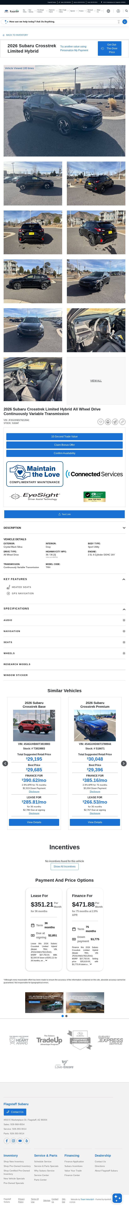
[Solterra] (85, 1002)
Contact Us (16, 1112)
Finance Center (72, 1175)
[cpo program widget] (80, 1040)
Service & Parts (45, 1155)
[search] (126, 11)
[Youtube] (20, 1141)
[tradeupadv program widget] (49, 1040)
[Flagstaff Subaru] (12, 10)
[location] (101, 2)
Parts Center (40, 1180)
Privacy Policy (21, 1200)
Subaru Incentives (73, 1166)
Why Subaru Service (44, 1170)
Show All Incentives (65, 866)
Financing (71, 1155)
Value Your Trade (73, 1170)
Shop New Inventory (14, 1161)
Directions (100, 1166)
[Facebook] (7, 1141)
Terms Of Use (35, 1200)
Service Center (41, 1175)
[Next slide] (66, 1016)
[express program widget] (110, 1040)
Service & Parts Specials (46, 1166)
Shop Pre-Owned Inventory (17, 1166)
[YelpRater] (26, 1141)
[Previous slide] (63, 1016)
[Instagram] (13, 1141)
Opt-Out (64, 1200)
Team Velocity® (87, 1199)
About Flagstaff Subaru (106, 1170)
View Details (34, 822)
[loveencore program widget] (64, 1064)
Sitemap (46, 1200)
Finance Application (74, 1161)
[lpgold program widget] (19, 1040)
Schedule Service (42, 1161)
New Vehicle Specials (14, 1178)
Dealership (103, 1155)
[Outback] (44, 1002)
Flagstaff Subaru (7, 1200)
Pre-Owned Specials (14, 1183)
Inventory (11, 1155)
